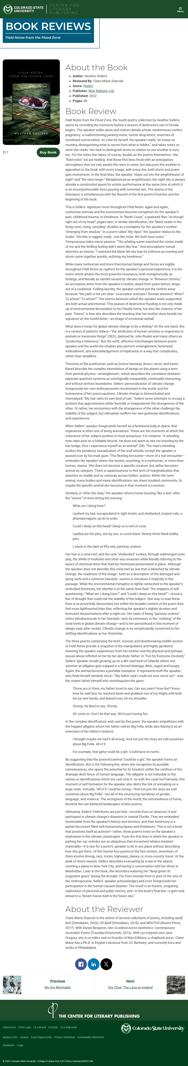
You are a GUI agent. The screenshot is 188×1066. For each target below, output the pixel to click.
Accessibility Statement (90, 1037)
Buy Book (48, 152)
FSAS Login (24, 1027)
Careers (24, 1037)
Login (20, 1045)
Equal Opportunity (41, 1037)
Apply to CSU (10, 1037)
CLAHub (53, 1027)
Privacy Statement (64, 1037)
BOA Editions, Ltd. (102, 91)
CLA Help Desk (68, 1027)
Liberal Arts (9, 1027)
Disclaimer (9, 1045)
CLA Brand (40, 1027)
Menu (180, 11)
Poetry (88, 86)
